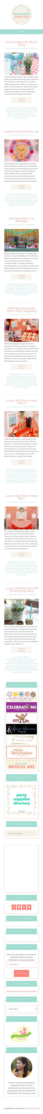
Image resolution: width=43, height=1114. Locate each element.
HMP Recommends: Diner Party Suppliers (22, 310)
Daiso (8, 112)
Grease (34, 476)
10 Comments (30, 314)
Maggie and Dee (22, 200)
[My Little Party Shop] (21, 701)
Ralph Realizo (14, 205)
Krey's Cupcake (27, 286)
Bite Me (13, 378)
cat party (28, 196)
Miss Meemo (33, 200)
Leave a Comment (30, 48)
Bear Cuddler (16, 109)
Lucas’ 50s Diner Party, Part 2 (22, 402)
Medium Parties (17, 668)
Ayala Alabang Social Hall (22, 659)
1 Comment (30, 135)
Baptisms (26, 657)
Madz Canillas (29, 478)
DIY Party (16, 476)
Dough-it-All (26, 476)
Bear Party (26, 109)
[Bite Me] (21, 723)
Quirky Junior (30, 203)
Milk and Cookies (31, 668)
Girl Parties (33, 198)
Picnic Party (19, 114)
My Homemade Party (20, 385)
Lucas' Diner (31, 570)
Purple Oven (30, 114)
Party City (23, 480)
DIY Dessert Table (17, 568)
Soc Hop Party (30, 482)
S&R (25, 116)
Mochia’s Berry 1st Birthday (21, 220)
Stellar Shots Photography (21, 672)
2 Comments (30, 224)
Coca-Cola (26, 474)
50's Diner (15, 376)
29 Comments (30, 407)
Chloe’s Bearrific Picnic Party (21, 43)
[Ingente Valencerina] (21, 734)
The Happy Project (21, 294)
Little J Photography (23, 383)
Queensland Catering (14, 116)
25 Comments (30, 594)
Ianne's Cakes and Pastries (14, 570)
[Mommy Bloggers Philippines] (21, 1042)
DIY (14, 663)
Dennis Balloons (26, 566)
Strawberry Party (30, 292)
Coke (33, 474)
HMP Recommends (24, 378)
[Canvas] (21, 745)
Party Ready (33, 385)
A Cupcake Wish (17, 196)
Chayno (34, 109)
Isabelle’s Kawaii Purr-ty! (21, 131)
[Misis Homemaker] (21, 758)
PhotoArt (34, 290)
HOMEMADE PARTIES (21, 14)
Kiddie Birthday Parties (27, 107)
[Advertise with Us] (21, 769)
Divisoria (8, 476)
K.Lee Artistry (9, 200)
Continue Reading (21, 100)
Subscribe (21, 973)
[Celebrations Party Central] (21, 712)
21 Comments (30, 502)
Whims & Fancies (27, 205)
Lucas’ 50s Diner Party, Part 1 (22, 497)
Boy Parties (16, 474)
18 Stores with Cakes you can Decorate (21, 991)
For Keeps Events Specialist (22, 112)
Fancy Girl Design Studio (32, 1108)
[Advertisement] (21, 869)
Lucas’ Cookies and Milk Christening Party (21, 589)
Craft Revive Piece (20, 198)
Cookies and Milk (22, 661)
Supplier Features (27, 374)
